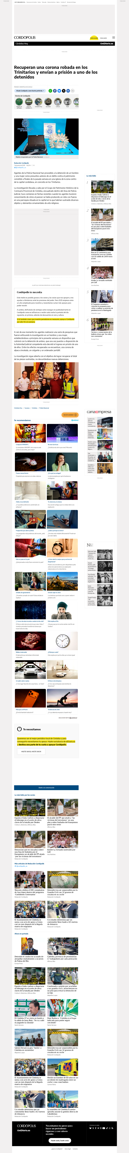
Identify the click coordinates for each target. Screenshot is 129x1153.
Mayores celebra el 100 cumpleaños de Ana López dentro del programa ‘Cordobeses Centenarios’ (29, 892)
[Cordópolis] (28, 1125)
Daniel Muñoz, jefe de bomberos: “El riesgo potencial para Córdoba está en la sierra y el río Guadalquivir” (92, 566)
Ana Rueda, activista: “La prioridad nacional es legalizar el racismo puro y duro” (92, 578)
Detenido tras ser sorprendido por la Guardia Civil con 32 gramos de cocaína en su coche (62, 892)
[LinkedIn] (68, 91)
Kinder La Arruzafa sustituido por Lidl (61, 850)
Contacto (75, 1149)
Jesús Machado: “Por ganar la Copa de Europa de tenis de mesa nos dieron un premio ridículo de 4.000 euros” (92, 589)
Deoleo (39, 2)
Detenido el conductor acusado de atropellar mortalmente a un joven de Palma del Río (29, 958)
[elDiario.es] (28, 1130)
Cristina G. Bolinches (21, 825)
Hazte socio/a (94, 38)
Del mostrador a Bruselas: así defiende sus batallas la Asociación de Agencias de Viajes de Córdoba (92, 457)
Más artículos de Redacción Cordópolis (29, 864)
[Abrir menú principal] (113, 37)
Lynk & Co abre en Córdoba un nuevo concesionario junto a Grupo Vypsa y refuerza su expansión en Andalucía (92, 422)
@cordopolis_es (21, 167)
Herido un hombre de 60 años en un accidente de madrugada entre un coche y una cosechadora (62, 1079)
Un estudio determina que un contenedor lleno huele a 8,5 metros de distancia (62, 922)
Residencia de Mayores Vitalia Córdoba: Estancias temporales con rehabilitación (92, 434)
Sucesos (27, 408)
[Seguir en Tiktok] (107, 1128)
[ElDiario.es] (106, 43)
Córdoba (34, 408)
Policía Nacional (44, 408)
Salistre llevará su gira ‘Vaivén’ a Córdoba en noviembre (28, 1049)
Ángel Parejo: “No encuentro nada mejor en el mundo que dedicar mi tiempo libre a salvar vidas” (92, 601)
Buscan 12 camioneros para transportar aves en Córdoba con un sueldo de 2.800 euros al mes (101, 255)
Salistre (58, 2)
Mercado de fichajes (71, 2)
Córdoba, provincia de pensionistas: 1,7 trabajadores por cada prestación (62, 957)
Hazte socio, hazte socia (31, 751)
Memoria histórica (51, 2)
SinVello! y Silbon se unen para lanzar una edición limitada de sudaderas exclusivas (91, 468)
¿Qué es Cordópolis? (57, 1149)
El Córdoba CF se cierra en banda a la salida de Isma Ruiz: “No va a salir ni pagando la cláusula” (29, 1020)
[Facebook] (55, 91)
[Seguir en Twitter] (93, 1128)
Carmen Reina (51, 1084)
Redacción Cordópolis (21, 163)
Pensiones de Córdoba (32, 2)
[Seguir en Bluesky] (90, 1128)
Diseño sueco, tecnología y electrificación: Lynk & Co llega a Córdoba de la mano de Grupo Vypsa (92, 445)
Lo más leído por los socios (25, 795)
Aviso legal (68, 1149)
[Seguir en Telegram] (98, 1128)
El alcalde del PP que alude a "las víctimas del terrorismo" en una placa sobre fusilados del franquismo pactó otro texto (101, 226)
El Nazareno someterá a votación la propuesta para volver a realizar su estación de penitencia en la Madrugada (102, 307)
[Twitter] (64, 91)
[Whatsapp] (50, 91)
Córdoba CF (63, 2)
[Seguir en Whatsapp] (110, 1128)
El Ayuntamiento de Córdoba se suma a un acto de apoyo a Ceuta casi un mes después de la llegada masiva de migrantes (29, 923)
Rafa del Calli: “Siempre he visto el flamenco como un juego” (92, 555)
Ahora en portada (21, 934)
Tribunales (44, 2)
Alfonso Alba (32, 825)
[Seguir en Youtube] (103, 1128)
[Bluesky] (59, 91)
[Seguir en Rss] (112, 1128)
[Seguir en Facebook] (95, 1128)
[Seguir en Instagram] (100, 1128)
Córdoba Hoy (22, 43)
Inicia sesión (103, 38)
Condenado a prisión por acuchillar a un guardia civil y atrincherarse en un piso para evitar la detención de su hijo (62, 989)
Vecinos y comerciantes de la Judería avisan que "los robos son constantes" (101, 334)
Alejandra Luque (52, 995)
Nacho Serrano (19, 1025)
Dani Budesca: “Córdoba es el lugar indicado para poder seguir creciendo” (61, 1020)
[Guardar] (72, 91)
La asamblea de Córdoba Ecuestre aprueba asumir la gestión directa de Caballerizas (62, 1111)
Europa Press (19, 963)
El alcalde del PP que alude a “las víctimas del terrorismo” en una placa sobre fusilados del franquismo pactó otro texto (62, 821)
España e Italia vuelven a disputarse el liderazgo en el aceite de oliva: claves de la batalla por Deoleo (29, 820)
